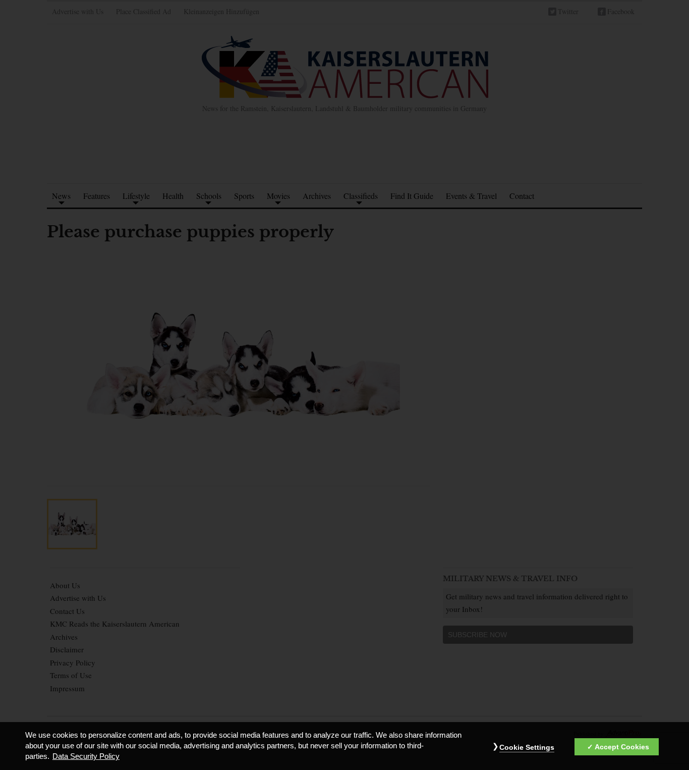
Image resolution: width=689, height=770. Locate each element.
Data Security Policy (86, 757)
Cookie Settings (526, 747)
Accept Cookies (622, 747)
